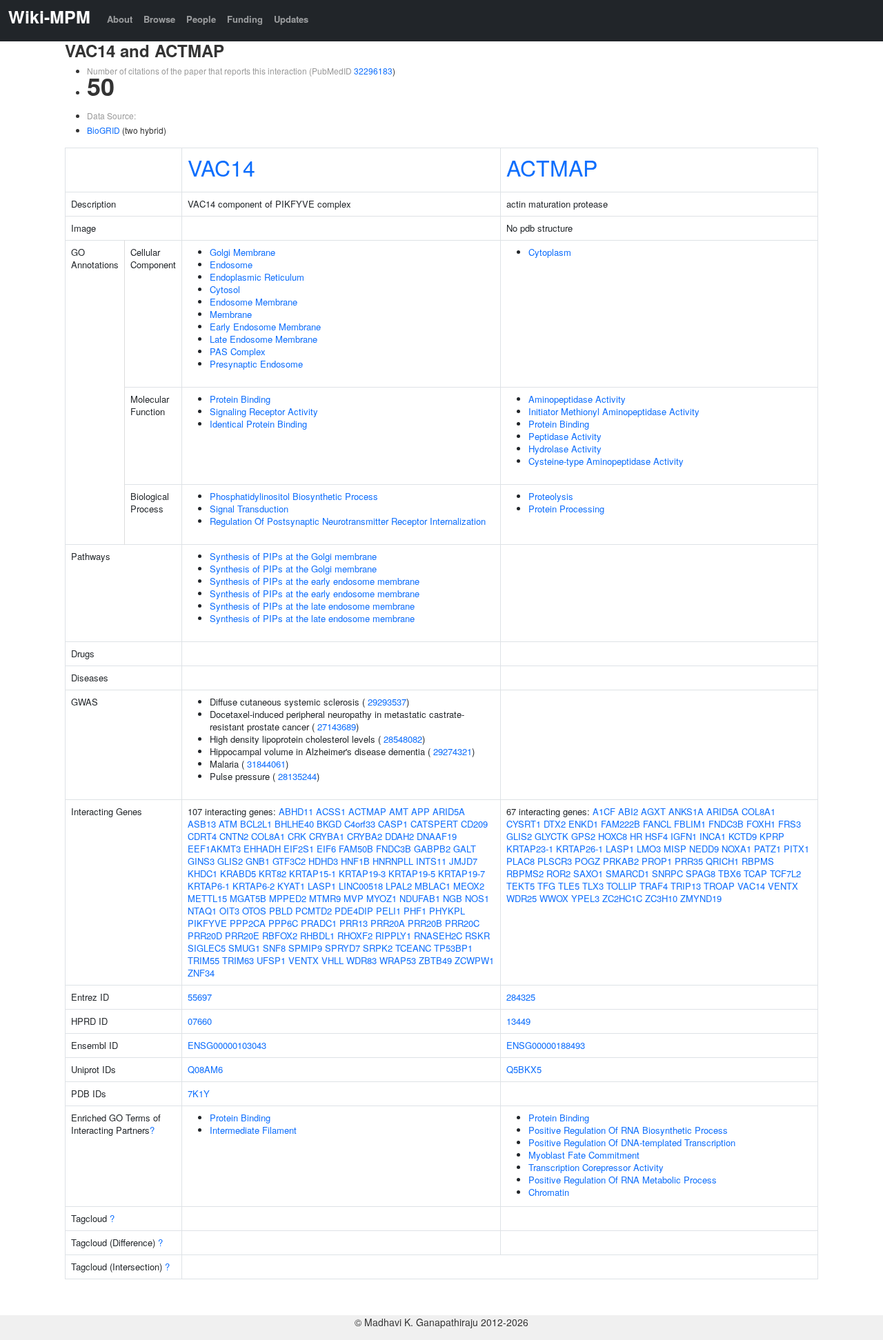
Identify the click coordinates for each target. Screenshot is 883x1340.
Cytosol (225, 289)
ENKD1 (583, 823)
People (201, 19)
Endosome (231, 264)
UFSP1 (271, 960)
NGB (452, 898)
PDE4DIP (354, 910)
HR (636, 836)
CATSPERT (434, 823)
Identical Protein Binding (258, 423)
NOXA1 (736, 848)
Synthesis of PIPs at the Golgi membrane (293, 556)
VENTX (303, 960)
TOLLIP (621, 885)
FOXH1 (760, 823)
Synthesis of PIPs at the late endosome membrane (312, 605)
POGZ (587, 861)
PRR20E (242, 935)
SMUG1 (244, 947)
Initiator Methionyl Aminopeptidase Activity (614, 411)
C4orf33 (359, 823)
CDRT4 (202, 836)
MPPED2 (287, 898)
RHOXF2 (355, 935)
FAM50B (356, 848)
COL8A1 (268, 836)
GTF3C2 (289, 861)
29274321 (452, 751)
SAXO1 (588, 873)
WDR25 (521, 898)
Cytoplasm (549, 252)
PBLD (280, 910)
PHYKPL (447, 910)
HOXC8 (612, 836)
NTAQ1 (202, 910)
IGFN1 (684, 836)
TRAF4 (653, 885)
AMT (398, 811)
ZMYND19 (701, 898)
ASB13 (202, 823)
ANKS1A (686, 811)
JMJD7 (463, 861)
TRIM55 (203, 960)
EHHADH (262, 848)
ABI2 (628, 811)
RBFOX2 (279, 935)
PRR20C (462, 923)
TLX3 (593, 885)
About (119, 19)
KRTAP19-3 (362, 873)
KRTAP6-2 (253, 885)
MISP (675, 848)
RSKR (477, 935)
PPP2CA (248, 923)
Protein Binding (240, 399)
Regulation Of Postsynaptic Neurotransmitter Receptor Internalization (348, 521)
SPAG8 (700, 873)
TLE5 (568, 885)
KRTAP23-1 (529, 848)
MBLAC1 (432, 885)
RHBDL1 (317, 935)
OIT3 (229, 910)
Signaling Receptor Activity (264, 411)
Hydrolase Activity (565, 448)
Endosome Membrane (253, 301)
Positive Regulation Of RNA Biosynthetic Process (628, 1130)
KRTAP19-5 (411, 873)
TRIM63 (238, 960)
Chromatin (548, 1192)
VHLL (332, 960)
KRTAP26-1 (579, 848)
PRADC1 (319, 923)
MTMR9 (325, 898)
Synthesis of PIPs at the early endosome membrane (314, 581)
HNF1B (355, 861)
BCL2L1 (256, 823)
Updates (291, 19)
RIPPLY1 (393, 935)
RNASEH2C (438, 935)
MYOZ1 (381, 898)
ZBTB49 (435, 960)
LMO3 (649, 848)
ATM (228, 823)
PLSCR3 (554, 861)
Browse (159, 19)
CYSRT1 (523, 823)
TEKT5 (520, 885)
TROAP (719, 885)
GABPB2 (432, 848)
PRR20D (205, 935)
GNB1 (258, 861)
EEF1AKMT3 (214, 848)
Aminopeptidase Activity (577, 399)
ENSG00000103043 (227, 1045)
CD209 (474, 823)
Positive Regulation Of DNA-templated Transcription (631, 1142)
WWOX (553, 898)
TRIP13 (686, 885)
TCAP (755, 873)
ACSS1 (331, 811)
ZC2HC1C (622, 898)
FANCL (657, 823)
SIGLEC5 (207, 947)
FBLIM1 (690, 823)
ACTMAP (551, 167)
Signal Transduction (249, 508)
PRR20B (425, 923)
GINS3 (201, 861)
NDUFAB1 (419, 898)
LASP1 (322, 885)
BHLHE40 (294, 823)
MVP (354, 898)
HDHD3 (323, 861)
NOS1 (477, 898)
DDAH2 (399, 836)
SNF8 (274, 947)
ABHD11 (296, 811)
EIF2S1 (299, 848)
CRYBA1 (326, 836)
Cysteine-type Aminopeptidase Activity (606, 461)
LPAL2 (399, 885)
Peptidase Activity (565, 436)
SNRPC (667, 873)
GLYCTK (551, 836)
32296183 (373, 71)
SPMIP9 (305, 947)
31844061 (266, 763)
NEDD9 (704, 848)
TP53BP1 (453, 947)
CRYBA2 (364, 836)
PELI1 (388, 910)
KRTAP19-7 (461, 873)
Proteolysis (550, 496)
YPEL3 (585, 898)
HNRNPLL (393, 861)
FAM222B (620, 823)
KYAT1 (291, 885)
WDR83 (361, 960)
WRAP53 (397, 960)
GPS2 (583, 836)
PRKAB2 (621, 861)
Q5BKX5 (524, 1069)
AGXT (653, 811)
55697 (200, 996)
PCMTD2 (313, 910)
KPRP (772, 836)
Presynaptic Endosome (256, 363)
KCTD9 (742, 836)
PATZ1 (767, 848)
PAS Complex (238, 351)
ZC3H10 (661, 898)
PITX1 (796, 848)
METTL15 (207, 898)
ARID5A (449, 811)
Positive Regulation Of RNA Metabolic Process (622, 1179)
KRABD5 (238, 873)
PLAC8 (520, 861)
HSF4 (656, 836)
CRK (297, 836)
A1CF (604, 811)
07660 (200, 1021)
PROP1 (657, 861)
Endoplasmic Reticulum (257, 276)
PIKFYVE (207, 923)
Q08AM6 (205, 1069)
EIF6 (326, 848)
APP (420, 811)
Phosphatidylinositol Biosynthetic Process (294, 496)
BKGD (329, 823)
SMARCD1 (627, 873)
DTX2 (555, 823)
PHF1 (415, 910)
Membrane (231, 314)
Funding (245, 19)
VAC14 (221, 167)
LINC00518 (361, 885)
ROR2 (558, 873)
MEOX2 (468, 885)
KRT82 (272, 873)
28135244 (297, 776)
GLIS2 (230, 861)
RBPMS (758, 861)
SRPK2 (378, 947)
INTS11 (431, 861)
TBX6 (729, 873)
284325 (520, 996)
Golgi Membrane (242, 252)
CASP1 (393, 823)
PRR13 (353, 923)
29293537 (387, 701)
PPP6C (283, 923)
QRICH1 (722, 861)
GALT (464, 848)
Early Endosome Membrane (265, 326)
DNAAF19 (437, 836)
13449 (518, 1021)
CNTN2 (233, 836)
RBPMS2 (525, 873)
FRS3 (789, 823)
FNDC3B (393, 848)
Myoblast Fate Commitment (583, 1154)
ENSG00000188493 (545, 1045)
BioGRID (103, 130)
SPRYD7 (342, 947)
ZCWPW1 (474, 960)
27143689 (336, 726)
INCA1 (713, 836)
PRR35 (689, 861)
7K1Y (199, 1093)
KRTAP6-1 (209, 885)
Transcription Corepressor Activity (596, 1167)
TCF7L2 (785, 873)
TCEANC (413, 947)
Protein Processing (566, 508)
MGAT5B (248, 898)
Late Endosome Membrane (263, 339)
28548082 (403, 739)
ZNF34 (201, 972)
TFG (546, 885)
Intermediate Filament (253, 1130)
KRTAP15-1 (312, 873)
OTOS (254, 910)
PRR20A (387, 923)
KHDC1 (202, 873)
